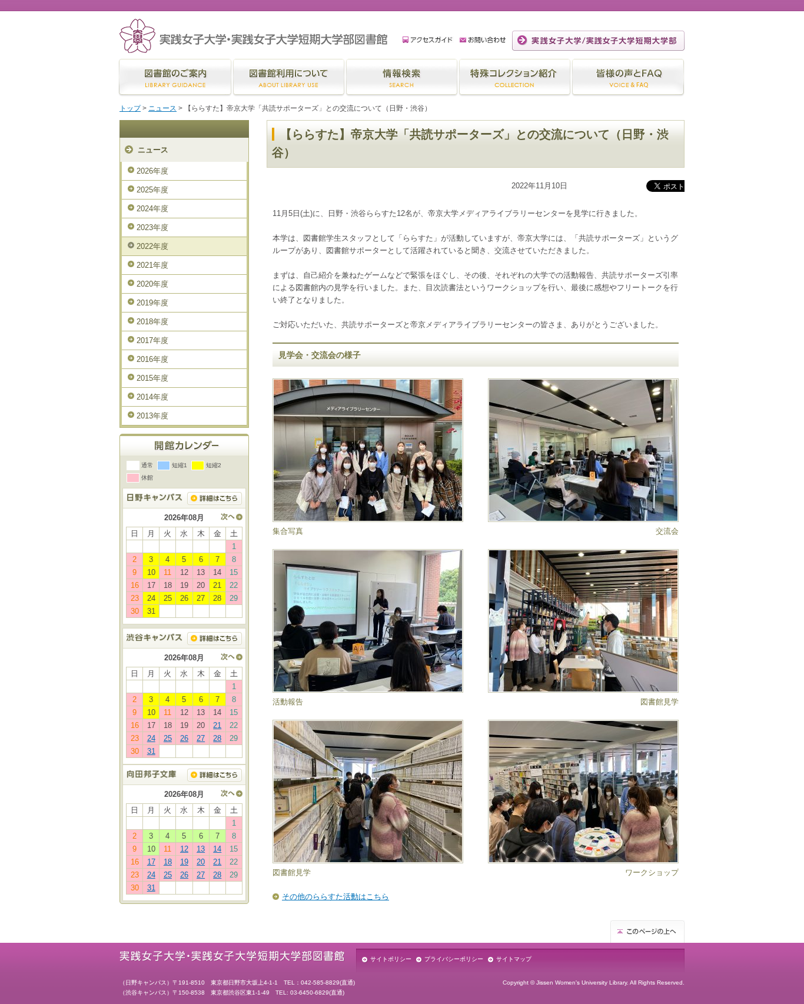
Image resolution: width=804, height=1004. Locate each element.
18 (168, 861)
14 (217, 849)
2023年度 (152, 227)
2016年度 (152, 359)
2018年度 (152, 321)
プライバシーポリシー (453, 959)
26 (184, 738)
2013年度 (152, 415)
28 (217, 738)
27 (201, 738)
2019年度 (152, 302)
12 (184, 849)
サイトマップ (513, 959)
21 (217, 725)
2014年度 (152, 397)
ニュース (162, 108)
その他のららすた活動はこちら (335, 896)
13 (201, 849)
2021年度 (152, 265)
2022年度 (152, 246)
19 (184, 861)
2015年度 (152, 378)
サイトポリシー (390, 959)
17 (151, 861)
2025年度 (152, 189)
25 (168, 738)
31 (151, 751)
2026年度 (152, 171)
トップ (130, 108)
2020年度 (152, 284)
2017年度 (152, 340)
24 (151, 738)
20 (201, 861)
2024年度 (152, 208)
